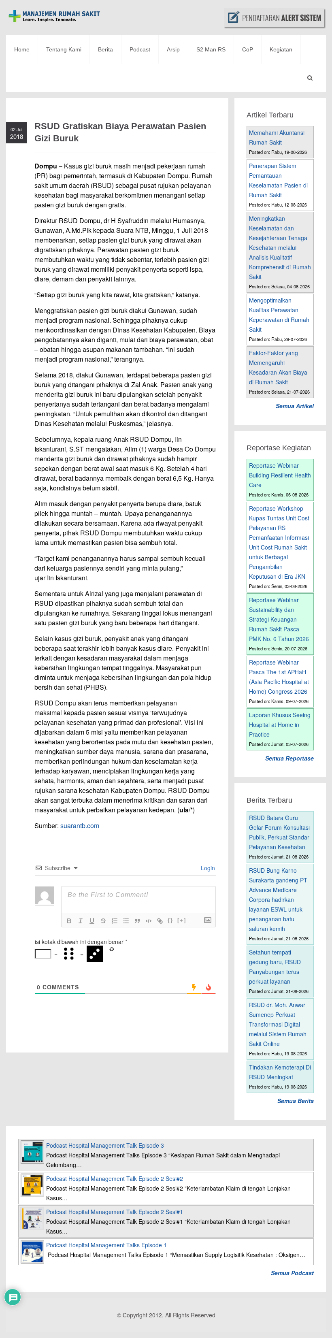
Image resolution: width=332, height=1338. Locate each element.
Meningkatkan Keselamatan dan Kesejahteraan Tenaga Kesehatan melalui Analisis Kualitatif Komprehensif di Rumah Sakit (280, 247)
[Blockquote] (137, 921)
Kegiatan (281, 49)
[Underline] (92, 921)
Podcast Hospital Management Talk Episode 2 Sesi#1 (114, 1212)
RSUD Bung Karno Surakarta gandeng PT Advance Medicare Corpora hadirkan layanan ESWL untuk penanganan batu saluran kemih (278, 899)
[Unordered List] (126, 921)
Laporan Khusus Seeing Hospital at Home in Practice (280, 724)
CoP (247, 49)
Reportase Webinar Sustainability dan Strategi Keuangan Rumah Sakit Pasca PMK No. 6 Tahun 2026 (279, 619)
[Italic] (80, 921)
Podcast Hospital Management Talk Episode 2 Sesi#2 (114, 1178)
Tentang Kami (63, 49)
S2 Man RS (211, 49)
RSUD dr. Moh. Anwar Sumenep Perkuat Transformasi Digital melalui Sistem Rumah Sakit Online (277, 1024)
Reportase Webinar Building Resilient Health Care (280, 475)
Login (207, 868)
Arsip (173, 49)
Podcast (140, 49)
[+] (181, 920)
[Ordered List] (114, 921)
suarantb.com (79, 825)
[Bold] (69, 921)
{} (170, 920)
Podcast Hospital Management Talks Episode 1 (106, 1245)
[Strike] (103, 921)
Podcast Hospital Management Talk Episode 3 (105, 1145)
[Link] (160, 921)
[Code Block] (148, 921)
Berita (105, 49)
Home (22, 49)
